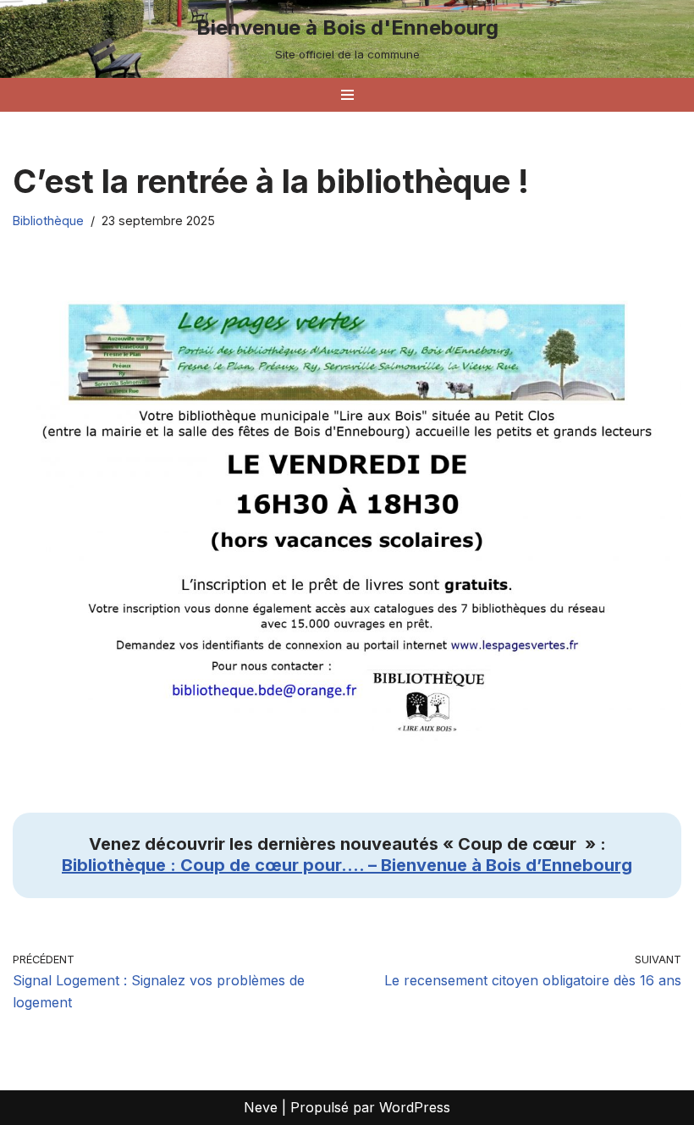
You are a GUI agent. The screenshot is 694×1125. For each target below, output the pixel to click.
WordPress (414, 1107)
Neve (261, 1107)
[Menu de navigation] (347, 94)
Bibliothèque (48, 220)
